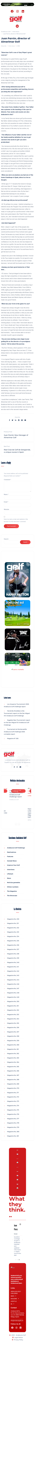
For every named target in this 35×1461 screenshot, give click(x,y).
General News (12, 861)
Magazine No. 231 (13, 923)
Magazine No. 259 (13, 1040)
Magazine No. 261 (13, 1049)
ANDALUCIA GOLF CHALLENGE (16, 1292)
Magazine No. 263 (13, 1058)
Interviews (11, 46)
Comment (7, 479)
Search (6, 539)
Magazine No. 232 (13, 928)
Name (6, 494)
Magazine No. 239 (13, 958)
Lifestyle (10, 874)
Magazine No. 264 (13, 1062)
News (9, 878)
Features (10, 856)
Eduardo (3, 46)
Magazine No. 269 (13, 1084)
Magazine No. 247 (13, 988)
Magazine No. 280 (13, 1131)
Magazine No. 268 (13, 1079)
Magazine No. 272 (13, 1097)
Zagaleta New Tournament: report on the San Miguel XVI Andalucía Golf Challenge (17, 722)
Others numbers (12, 887)
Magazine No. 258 (13, 1036)
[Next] (19, 824)
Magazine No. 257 (13, 1032)
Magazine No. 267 (13, 1075)
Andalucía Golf (14, 799)
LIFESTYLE (14, 1301)
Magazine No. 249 (13, 997)
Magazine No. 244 (13, 980)
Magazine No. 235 (13, 941)
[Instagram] (17, 11)
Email (6, 502)
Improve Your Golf (13, 865)
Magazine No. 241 (13, 967)
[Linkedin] (23, 11)
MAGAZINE (14, 1298)
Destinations (11, 852)
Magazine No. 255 (13, 1023)
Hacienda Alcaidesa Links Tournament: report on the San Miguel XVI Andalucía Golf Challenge (17, 713)
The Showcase (12, 895)
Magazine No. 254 (13, 1019)
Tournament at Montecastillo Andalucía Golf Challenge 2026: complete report (15, 731)
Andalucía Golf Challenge (16, 791)
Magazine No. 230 (13, 919)
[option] (17, 794)
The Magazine (12, 891)
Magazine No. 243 (13, 975)
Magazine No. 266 (13, 1071)
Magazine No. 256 (13, 1027)
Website (6, 509)
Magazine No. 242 (13, 971)
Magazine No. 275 (13, 1110)
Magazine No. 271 (13, 1092)
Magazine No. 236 (13, 945)
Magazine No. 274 (13, 1105)
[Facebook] (12, 11)
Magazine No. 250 (13, 1001)
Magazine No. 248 (13, 993)
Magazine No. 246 (13, 984)
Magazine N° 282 (12, 738)
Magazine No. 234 (13, 936)
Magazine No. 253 (13, 1014)
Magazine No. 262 (13, 1053)
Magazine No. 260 (13, 1045)
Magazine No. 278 (13, 1123)
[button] (17, 26)
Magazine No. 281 (13, 1136)
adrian (30, 820)
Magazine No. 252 (13, 1010)
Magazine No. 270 (13, 1088)
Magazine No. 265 (13, 1066)
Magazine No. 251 (13, 1006)
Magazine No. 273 (13, 1101)
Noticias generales (13, 882)
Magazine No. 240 (13, 962)
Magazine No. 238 (13, 954)
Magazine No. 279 (13, 1127)
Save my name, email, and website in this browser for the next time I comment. (16, 520)
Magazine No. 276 (13, 1114)
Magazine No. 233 (13, 932)
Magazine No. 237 (13, 949)
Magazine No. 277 (13, 1118)
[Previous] (16, 824)
